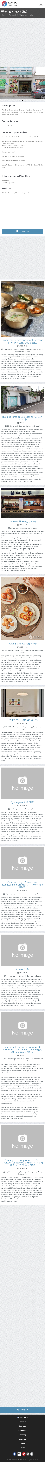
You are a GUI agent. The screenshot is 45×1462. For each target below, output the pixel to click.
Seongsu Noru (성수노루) (22, 521)
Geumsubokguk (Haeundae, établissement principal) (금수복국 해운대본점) (23, 885)
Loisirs (22, 1448)
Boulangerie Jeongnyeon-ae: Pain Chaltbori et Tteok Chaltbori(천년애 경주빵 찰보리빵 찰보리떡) (22, 1163)
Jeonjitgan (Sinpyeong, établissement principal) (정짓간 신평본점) (22, 341)
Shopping (22, 1435)
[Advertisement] (22, 42)
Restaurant (12, 15)
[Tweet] (19, 1454)
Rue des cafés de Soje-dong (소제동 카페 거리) (22, 418)
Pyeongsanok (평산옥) (22, 802)
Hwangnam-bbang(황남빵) (22, 643)
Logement (22, 1439)
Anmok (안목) (22, 969)
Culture (22, 1443)
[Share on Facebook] (14, 1454)
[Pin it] (24, 1454)
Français (23, 1417)
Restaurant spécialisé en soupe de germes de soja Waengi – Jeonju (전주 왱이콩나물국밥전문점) (22, 1049)
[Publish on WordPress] (27, 1454)
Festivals (22, 1422)
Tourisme (22, 1426)
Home (3, 15)
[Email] (31, 1454)
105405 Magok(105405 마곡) (23, 720)
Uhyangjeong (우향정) (26, 15)
